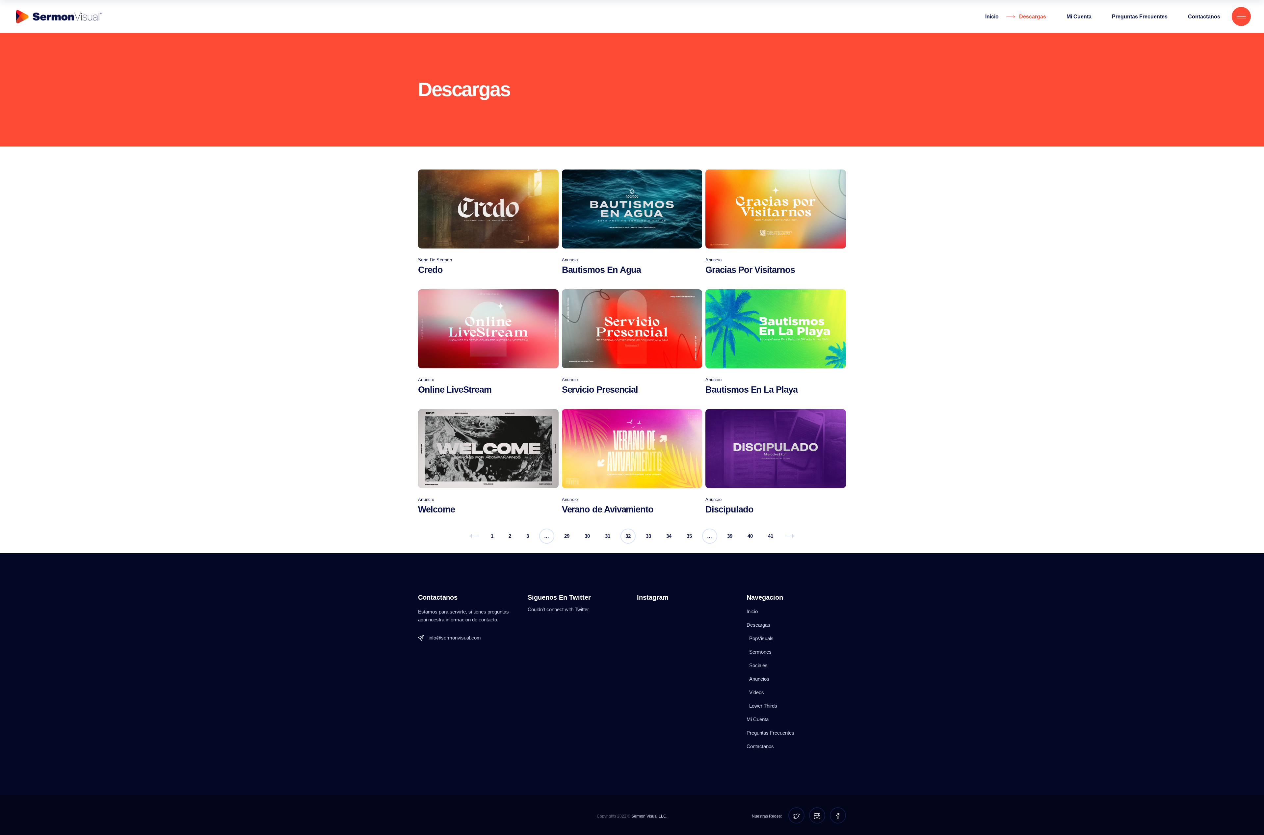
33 (648, 536)
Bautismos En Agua (601, 270)
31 (607, 536)
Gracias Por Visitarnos (750, 270)
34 (669, 536)
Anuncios (759, 679)
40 (750, 536)
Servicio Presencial (600, 390)
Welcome (436, 509)
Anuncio (570, 259)
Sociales (758, 665)
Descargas (758, 625)
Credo (430, 270)
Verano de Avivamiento (607, 509)
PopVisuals (761, 638)
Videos (756, 692)
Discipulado (729, 509)
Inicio (752, 611)
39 (729, 536)
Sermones (760, 652)
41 (770, 536)
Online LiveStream (454, 390)
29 (566, 536)
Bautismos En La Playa (751, 390)
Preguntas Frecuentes (770, 733)
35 (689, 536)
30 (587, 536)
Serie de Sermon (435, 259)
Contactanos (760, 746)
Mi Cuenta (758, 719)
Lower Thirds (763, 706)
